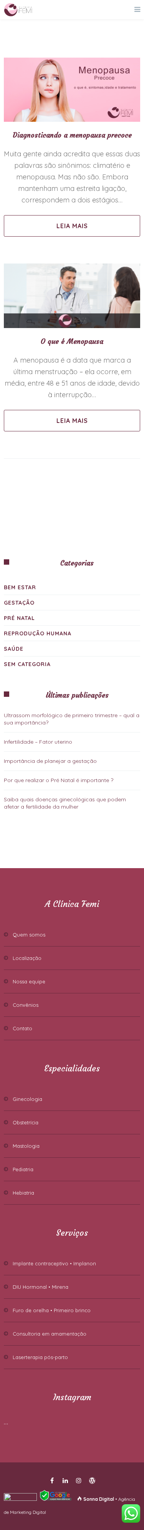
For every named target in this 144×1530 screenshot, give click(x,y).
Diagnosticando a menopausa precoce (72, 135)
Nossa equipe (29, 981)
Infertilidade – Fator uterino (38, 741)
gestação (19, 602)
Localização (27, 958)
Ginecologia (27, 1099)
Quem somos (29, 935)
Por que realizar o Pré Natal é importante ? (58, 780)
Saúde (13, 648)
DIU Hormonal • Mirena (40, 1287)
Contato (22, 1028)
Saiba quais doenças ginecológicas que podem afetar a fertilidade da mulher (65, 803)
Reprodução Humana (37, 633)
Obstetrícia (25, 1122)
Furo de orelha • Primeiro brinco (52, 1310)
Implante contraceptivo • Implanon (54, 1263)
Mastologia (26, 1146)
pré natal (19, 618)
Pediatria (23, 1169)
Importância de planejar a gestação (50, 761)
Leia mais (72, 226)
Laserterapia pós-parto (40, 1357)
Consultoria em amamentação (49, 1334)
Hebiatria (23, 1193)
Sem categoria (27, 664)
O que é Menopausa (72, 341)
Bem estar (20, 587)
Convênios (25, 1005)
